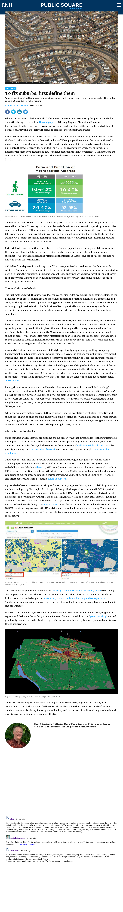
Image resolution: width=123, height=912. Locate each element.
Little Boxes (12, 380)
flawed (39, 467)
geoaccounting (98, 616)
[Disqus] (61, 782)
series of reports (51, 504)
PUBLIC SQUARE (61, 5)
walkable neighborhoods (90, 445)
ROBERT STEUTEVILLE (16, 105)
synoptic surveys (57, 478)
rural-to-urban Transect (42, 449)
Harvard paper (47, 122)
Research (10, 88)
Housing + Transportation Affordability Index (76, 590)
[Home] (7, 4)
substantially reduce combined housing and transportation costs (77, 598)
